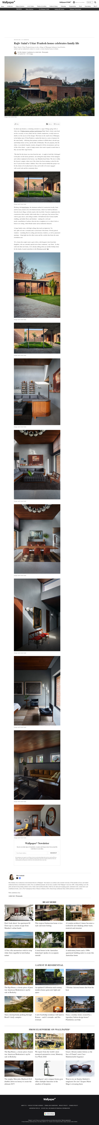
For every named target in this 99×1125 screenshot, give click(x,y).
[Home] (2, 6)
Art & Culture (30, 6)
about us (24, 1105)
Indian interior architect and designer (31, 131)
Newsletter (58, 124)
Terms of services (32, 857)
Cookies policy (73, 1105)
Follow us (50, 124)
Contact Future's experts (35, 1105)
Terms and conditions (51, 1105)
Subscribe (89, 2)
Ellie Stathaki (22, 52)
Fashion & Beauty (54, 6)
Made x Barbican (29, 9)
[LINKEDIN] (20, 878)
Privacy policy (63, 1105)
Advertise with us (34, 1108)
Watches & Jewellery (41, 6)
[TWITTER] (17, 878)
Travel (80, 6)
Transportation (72, 6)
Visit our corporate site (66, 1120)
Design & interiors (20, 6)
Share (17, 124)
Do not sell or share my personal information (55, 1108)
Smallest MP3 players (59, 9)
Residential (26, 39)
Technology (63, 6)
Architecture (10, 6)
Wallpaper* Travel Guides (75, 9)
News (31, 54)
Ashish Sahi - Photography (41, 52)
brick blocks (25, 207)
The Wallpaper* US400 (44, 9)
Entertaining (88, 6)
